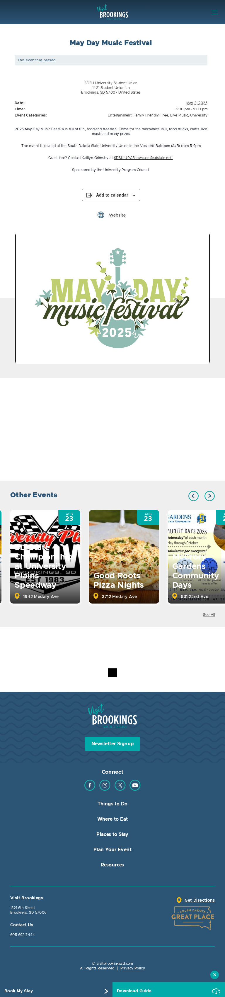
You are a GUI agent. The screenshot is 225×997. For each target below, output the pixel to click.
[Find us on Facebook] (90, 789)
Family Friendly (146, 115)
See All (209, 614)
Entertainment (120, 115)
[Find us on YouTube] (135, 789)
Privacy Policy (132, 968)
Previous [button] (193, 496)
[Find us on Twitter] (120, 789)
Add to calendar (112, 195)
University (198, 115)
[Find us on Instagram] (104, 789)
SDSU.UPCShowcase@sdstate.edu (143, 158)
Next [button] (209, 496)
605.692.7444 (22, 935)
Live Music (179, 115)
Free (164, 115)
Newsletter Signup (112, 743)
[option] (112, 298)
